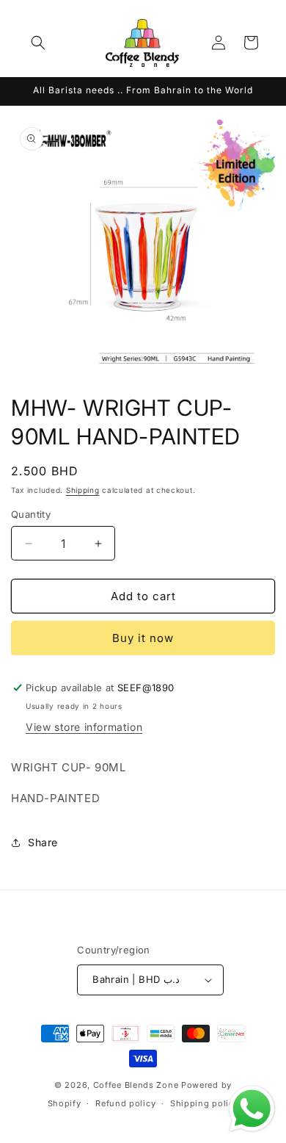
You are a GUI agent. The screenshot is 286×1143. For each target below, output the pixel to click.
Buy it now (143, 638)
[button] (38, 42)
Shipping (83, 490)
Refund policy (125, 1103)
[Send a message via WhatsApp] (252, 1109)
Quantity (31, 514)
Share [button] (43, 842)
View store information (84, 727)
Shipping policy (204, 1103)
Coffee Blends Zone (136, 1085)
